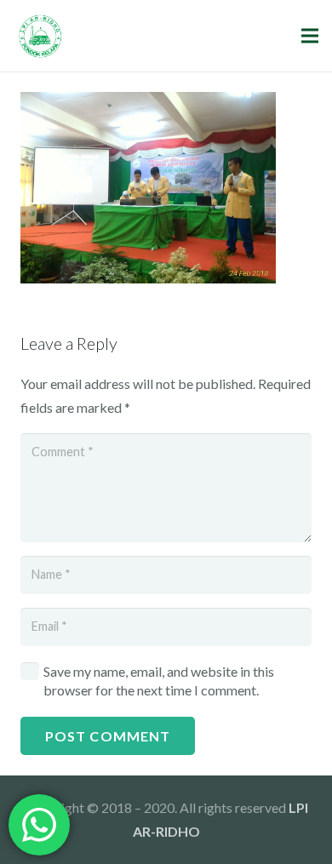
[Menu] (309, 35)
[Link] (40, 36)
